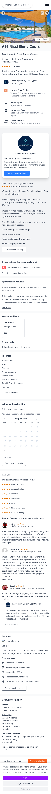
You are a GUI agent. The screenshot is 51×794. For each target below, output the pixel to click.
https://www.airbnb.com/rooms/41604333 (24, 267)
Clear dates (6, 458)
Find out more (28, 96)
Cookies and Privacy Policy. (36, 772)
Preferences (25, 789)
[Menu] (47, 5)
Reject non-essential (25, 783)
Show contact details (17, 173)
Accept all (25, 778)
